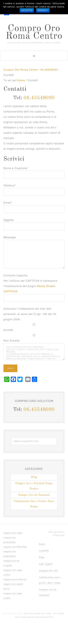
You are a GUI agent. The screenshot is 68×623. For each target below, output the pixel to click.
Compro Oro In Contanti (34, 495)
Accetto (26, 10)
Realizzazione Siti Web (37, 613)
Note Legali (45, 564)
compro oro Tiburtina (15, 547)
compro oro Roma (12, 533)
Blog (34, 477)
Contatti (44, 550)
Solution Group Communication (34, 617)
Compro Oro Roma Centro (34, 32)
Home (42, 544)
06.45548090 (49, 69)
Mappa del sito (48, 570)
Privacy (43, 10)
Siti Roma (58, 613)
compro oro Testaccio (14, 579)
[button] (34, 55)
